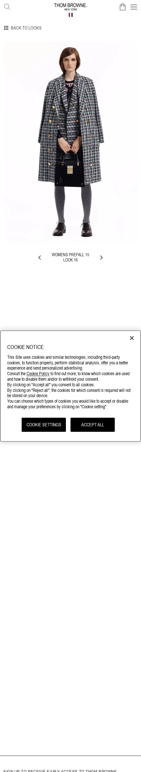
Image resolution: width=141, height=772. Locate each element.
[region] (70, 386)
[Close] (132, 338)
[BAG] (123, 7)
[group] (70, 142)
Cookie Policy (38, 373)
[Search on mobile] (6, 5)
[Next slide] (101, 257)
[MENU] (134, 7)
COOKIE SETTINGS (44, 424)
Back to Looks (26, 27)
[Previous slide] (40, 257)
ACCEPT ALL (92, 424)
